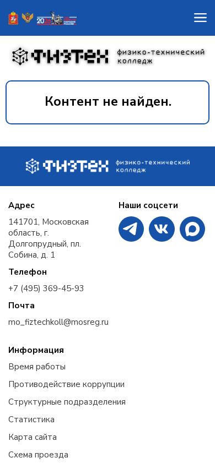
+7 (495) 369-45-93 (46, 288)
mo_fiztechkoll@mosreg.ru (58, 322)
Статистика (31, 419)
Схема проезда (38, 454)
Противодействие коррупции (66, 384)
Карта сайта (32, 437)
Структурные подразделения (67, 401)
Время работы (37, 366)
